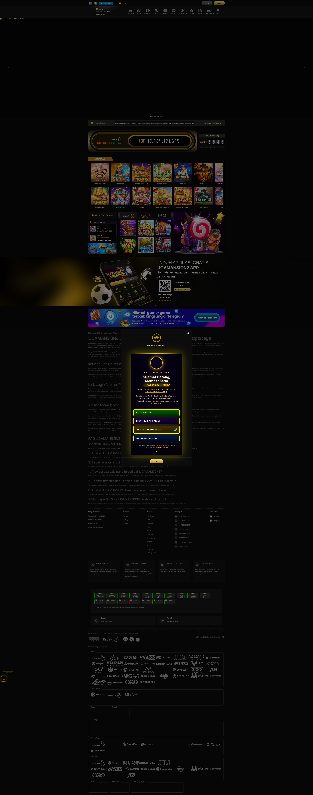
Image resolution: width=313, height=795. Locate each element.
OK (156, 461)
